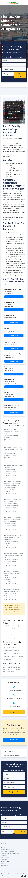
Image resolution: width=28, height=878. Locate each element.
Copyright (22, 873)
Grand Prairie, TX (8, 626)
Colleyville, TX (7, 638)
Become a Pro (5, 857)
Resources (4, 846)
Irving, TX (14, 638)
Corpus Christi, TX (8, 650)
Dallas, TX (16, 650)
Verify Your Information (9, 285)
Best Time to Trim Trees (7, 851)
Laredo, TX (14, 656)
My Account (4, 859)
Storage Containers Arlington (11, 755)
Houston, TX (6, 656)
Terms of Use (16, 873)
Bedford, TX (13, 629)
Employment (4, 865)
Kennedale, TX (17, 632)
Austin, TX (14, 647)
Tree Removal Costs (6, 848)
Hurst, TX (16, 626)
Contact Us (4, 867)
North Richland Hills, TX (9, 635)
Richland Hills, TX (7, 632)
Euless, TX (6, 629)
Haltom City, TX (19, 635)
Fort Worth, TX (14, 653)
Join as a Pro (14, 740)
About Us (3, 863)
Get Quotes (20, 74)
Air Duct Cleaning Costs (7, 849)
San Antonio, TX (7, 659)
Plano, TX (21, 656)
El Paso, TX (6, 653)
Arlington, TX (7, 647)
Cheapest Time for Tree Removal (10, 853)
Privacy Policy (10, 873)
